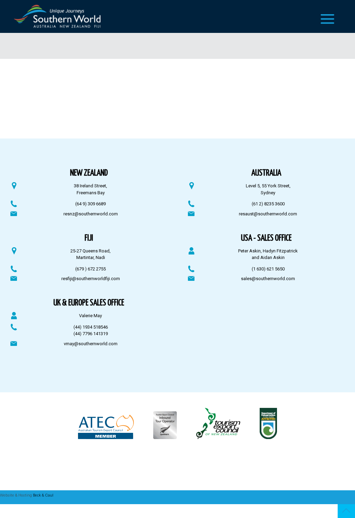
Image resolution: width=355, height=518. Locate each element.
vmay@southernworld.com (91, 343)
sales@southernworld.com (268, 278)
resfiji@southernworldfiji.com (90, 278)
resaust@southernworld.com (268, 213)
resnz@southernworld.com (90, 213)
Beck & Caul (43, 495)
